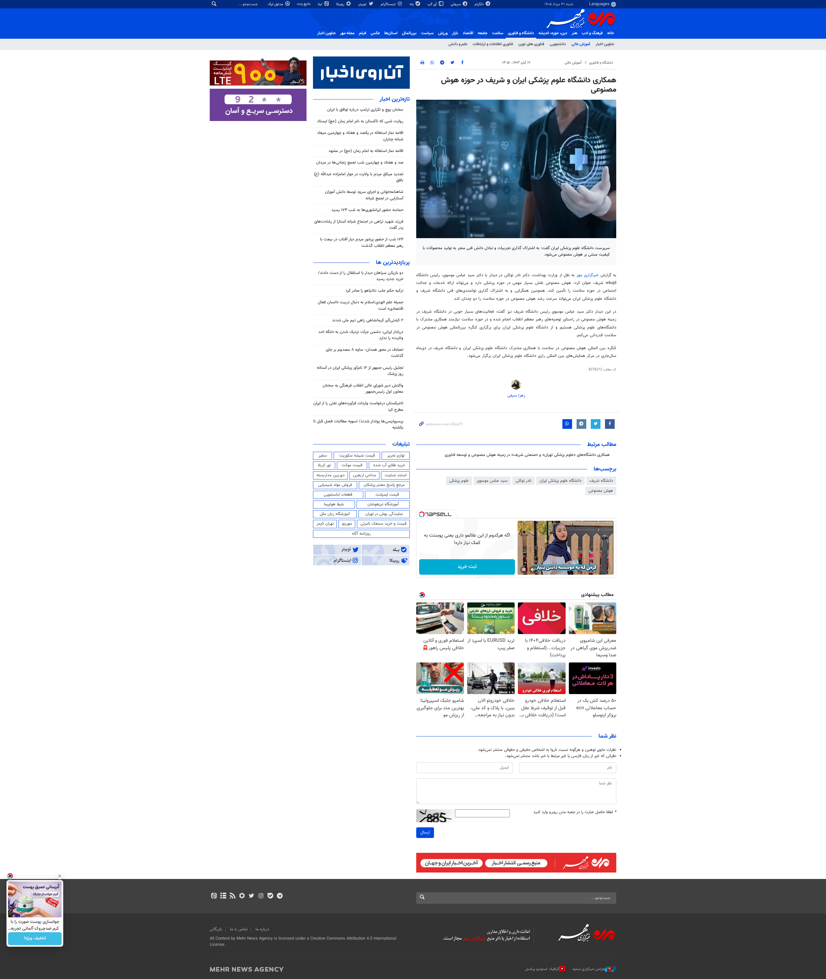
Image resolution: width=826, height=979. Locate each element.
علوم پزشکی (459, 481)
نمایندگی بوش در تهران (384, 514)
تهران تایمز (325, 523)
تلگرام (480, 4)
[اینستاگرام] (261, 896)
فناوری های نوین (531, 44)
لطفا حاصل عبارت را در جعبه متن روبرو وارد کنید (574, 812)
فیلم (362, 33)
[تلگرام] (280, 896)
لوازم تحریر (396, 455)
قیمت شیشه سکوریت (357, 455)
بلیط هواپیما (334, 504)
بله (412, 4)
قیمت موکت (352, 465)
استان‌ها (391, 33)
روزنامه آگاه (361, 533)
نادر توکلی (523, 481)
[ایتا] (214, 896)
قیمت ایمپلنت (387, 494)
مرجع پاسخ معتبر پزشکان (384, 485)
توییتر (363, 4)
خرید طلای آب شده (389, 465)
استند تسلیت (396, 475)
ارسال (425, 832)
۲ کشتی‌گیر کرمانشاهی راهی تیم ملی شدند (367, 320)
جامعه (483, 33)
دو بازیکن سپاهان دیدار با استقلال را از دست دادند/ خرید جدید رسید (360, 276)
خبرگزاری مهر (588, 275)
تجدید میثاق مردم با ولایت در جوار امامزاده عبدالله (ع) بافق (358, 177)
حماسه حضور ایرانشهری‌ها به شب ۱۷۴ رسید (367, 210)
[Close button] (59, 876)
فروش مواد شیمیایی (335, 485)
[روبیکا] (242, 896)
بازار (455, 33)
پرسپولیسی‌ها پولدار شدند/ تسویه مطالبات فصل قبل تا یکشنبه (358, 424)
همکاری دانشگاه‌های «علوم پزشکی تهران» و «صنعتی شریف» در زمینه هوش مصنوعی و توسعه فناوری (527, 455)
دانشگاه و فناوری (521, 33)
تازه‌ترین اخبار (394, 99)
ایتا (320, 4)
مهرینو (347, 523)
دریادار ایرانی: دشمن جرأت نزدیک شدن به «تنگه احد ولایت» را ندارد (360, 335)
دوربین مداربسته (331, 475)
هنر (574, 33)
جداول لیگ (276, 4)
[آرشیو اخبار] (223, 896)
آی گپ (433, 4)
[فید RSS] (232, 896)
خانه (610, 33)
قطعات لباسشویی (338, 494)
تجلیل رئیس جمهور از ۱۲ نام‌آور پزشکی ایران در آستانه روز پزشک (360, 371)
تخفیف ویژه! (35, 938)
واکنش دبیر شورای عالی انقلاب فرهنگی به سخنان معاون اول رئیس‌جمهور (363, 388)
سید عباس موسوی (492, 481)
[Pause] (524, 569)
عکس (375, 33)
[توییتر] (251, 896)
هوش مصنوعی (601, 491)
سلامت (497, 33)
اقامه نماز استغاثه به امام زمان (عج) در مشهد (365, 151)
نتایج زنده (304, 4)
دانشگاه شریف (601, 481)
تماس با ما (238, 929)
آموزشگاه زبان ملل (335, 514)
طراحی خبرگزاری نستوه (588, 969)
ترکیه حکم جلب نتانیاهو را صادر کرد (374, 291)
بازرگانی (216, 929)
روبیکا (340, 4)
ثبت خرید (467, 567)
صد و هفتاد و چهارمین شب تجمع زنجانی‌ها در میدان (359, 162)
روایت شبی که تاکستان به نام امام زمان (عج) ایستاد (360, 121)
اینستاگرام (389, 4)
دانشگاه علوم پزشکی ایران (560, 481)
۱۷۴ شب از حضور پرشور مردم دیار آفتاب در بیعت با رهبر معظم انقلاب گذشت (361, 242)
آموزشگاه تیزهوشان (383, 504)
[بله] (270, 896)
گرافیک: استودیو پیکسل (542, 969)
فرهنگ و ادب (592, 33)
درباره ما (262, 929)
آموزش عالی (580, 44)
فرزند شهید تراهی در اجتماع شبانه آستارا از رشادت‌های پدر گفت (358, 224)
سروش (456, 4)
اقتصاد (468, 33)
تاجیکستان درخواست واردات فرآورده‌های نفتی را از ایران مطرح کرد (358, 406)
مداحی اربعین (364, 475)
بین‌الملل (409, 33)
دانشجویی (558, 44)
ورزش (443, 33)
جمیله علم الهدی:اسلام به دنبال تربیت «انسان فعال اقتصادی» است (360, 305)
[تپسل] (421, 514)
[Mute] (533, 569)
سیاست (427, 33)
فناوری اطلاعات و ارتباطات (493, 44)
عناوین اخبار (605, 44)
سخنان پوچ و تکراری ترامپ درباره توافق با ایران (365, 109)
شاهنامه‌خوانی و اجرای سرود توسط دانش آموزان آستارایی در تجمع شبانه (364, 195)
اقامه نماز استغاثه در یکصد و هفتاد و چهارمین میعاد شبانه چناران (360, 136)
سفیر (322, 455)
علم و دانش (457, 44)
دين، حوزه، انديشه (553, 33)
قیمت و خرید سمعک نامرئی (383, 523)
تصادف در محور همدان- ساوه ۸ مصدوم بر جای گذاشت (364, 353)
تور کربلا (324, 465)
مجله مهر (347, 33)
